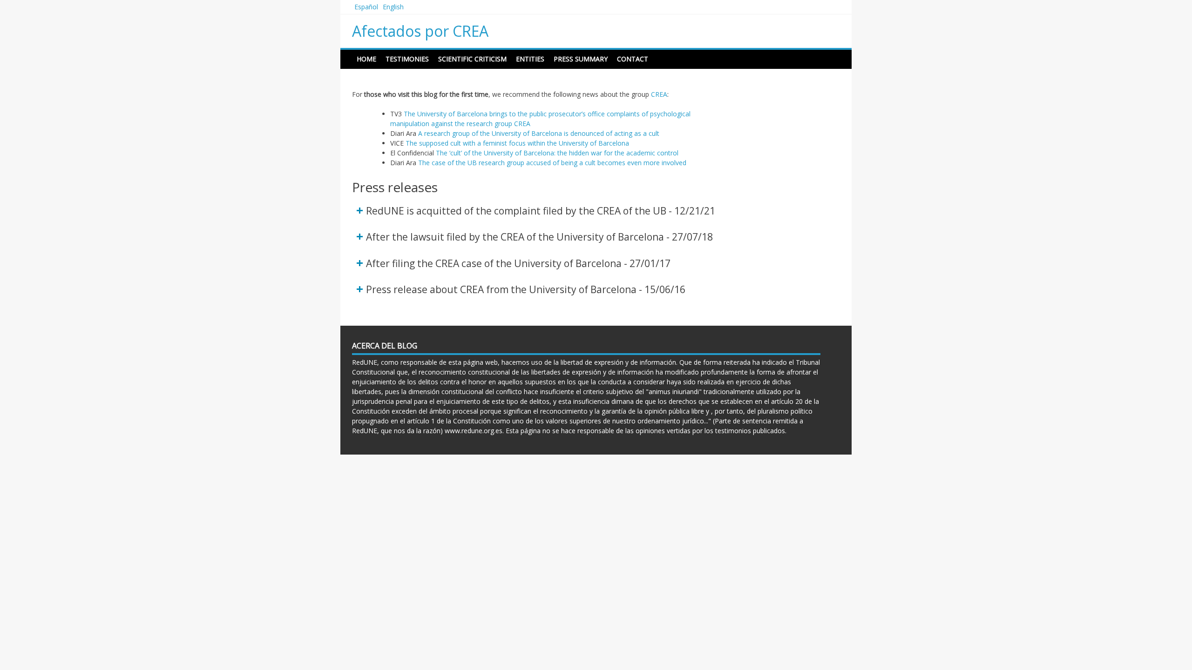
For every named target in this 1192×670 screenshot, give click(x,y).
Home (366, 58)
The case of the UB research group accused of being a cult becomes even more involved (552, 162)
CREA (659, 94)
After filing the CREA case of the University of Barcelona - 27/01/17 (518, 263)
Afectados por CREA (420, 31)
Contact (632, 58)
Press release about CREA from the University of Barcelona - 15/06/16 (525, 289)
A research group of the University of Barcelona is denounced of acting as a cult (538, 133)
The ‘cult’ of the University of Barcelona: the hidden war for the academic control (557, 152)
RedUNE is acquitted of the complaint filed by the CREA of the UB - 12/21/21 (540, 210)
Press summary (581, 58)
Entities (530, 58)
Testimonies (407, 58)
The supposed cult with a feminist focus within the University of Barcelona (517, 143)
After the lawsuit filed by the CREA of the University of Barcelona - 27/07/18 (539, 236)
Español (366, 6)
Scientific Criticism (472, 58)
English (393, 6)
